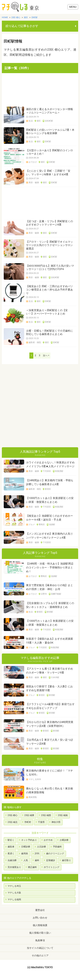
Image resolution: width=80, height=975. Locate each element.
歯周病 (24, 853)
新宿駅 (50, 612)
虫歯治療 (12, 860)
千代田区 (47, 471)
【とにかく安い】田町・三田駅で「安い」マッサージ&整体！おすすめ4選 (48, 172)
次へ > (46, 355)
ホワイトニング (51, 867)
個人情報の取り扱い (40, 932)
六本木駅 (55, 677)
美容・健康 (34, 183)
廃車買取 (33, 797)
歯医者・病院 (35, 342)
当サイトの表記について (40, 948)
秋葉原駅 (59, 471)
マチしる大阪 (14, 892)
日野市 (44, 594)
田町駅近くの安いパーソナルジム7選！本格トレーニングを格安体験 (50, 131)
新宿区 (48, 489)
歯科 (37, 860)
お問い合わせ (40, 917)
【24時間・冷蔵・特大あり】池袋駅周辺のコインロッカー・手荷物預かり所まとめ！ (49, 567)
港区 (39, 121)
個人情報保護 (40, 925)
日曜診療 (25, 846)
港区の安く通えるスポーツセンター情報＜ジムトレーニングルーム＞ (49, 111)
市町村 (27, 822)
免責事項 (40, 940)
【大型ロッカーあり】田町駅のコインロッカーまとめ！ (49, 152)
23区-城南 (63, 815)
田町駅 (48, 142)
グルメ (32, 525)
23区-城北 (12, 822)
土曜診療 (64, 840)
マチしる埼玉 (14, 886)
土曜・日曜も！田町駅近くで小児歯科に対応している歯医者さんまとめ (49, 332)
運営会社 (40, 910)
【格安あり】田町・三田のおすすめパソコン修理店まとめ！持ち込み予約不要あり (49, 289)
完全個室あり (14, 867)
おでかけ (33, 162)
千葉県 (41, 822)
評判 (37, 853)
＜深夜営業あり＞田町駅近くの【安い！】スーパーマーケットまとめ (47, 312)
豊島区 (42, 525)
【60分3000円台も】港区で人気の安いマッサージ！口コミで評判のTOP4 (50, 267)
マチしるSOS (35, 779)
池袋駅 (52, 525)
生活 (31, 121)
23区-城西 (46, 815)
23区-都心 (12, 815)
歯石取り (66, 860)
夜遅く (11, 853)
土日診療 (41, 846)
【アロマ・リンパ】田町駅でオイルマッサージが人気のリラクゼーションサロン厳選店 (49, 245)
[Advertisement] (40, 90)
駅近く (11, 840)
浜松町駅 (49, 121)
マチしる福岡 (14, 899)
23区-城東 (29, 815)
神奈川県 (56, 822)
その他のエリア (40, 955)
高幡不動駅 (56, 594)
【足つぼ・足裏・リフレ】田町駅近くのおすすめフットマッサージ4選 (49, 223)
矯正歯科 (32, 867)
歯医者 (11, 846)
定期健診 (50, 860)
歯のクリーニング (55, 853)
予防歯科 (57, 846)
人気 (25, 860)
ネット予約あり (29, 840)
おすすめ (48, 840)
